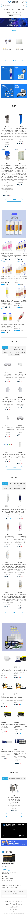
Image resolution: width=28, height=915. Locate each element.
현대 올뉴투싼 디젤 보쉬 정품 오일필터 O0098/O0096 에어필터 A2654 (7, 697)
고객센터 (10, 891)
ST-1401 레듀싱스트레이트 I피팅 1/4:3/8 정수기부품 (20, 455)
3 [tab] (10, 25)
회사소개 (5, 891)
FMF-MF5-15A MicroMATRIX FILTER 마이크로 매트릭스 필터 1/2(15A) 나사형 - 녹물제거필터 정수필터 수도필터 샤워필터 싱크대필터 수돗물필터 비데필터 (20, 598)
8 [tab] (18, 25)
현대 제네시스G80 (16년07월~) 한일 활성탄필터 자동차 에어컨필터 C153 (20, 726)
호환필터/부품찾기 (11, 12)
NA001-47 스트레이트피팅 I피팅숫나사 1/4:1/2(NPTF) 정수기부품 (20, 401)
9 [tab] (20, 25)
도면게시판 (18, 12)
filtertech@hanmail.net (14, 910)
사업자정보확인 (14, 893)
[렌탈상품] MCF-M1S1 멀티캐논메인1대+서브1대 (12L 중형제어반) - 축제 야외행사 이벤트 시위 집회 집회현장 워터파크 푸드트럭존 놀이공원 (14, 801)
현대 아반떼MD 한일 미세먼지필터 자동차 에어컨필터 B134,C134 (20, 670)
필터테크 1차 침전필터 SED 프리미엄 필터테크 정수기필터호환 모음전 (20, 255)
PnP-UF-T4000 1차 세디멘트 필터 (20, 325)
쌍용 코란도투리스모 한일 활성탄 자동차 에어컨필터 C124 (7, 725)
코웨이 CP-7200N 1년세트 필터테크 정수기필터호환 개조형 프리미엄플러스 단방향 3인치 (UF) (7, 326)
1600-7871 (6, 870)
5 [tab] (14, 25)
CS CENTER (4, 866)
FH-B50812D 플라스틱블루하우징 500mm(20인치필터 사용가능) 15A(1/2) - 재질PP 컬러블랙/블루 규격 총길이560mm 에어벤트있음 (20, 132)
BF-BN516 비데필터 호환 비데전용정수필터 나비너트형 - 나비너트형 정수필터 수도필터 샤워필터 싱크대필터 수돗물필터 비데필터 (8, 568)
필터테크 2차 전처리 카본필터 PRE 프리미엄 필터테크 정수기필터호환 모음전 (7, 278)
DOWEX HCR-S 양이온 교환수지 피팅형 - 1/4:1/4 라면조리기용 (8, 538)
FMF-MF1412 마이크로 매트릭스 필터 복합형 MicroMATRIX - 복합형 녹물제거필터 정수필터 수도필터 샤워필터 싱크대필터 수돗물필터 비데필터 (20, 568)
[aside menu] (1, 2)
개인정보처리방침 (21, 891)
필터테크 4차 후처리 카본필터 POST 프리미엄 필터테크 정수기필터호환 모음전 (20, 302)
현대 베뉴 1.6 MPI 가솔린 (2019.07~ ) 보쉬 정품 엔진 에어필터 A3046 (20, 753)
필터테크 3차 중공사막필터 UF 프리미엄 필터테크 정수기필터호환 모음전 (20, 278)
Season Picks (13, 9)
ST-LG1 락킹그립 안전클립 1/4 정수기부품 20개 (8, 455)
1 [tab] (7, 25)
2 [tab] (9, 25)
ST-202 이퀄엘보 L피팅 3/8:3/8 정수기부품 (20, 428)
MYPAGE (23, 2)
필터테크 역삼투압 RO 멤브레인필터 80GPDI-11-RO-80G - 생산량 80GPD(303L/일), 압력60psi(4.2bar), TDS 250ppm (7, 302)
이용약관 (14, 891)
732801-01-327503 (9, 878)
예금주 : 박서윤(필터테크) (7, 880)
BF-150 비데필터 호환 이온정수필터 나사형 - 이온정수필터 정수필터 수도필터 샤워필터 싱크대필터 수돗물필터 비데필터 (20, 539)
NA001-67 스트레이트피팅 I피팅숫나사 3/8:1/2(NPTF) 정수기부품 (7, 401)
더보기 (14, 60)
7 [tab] (17, 25)
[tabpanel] (14, 22)
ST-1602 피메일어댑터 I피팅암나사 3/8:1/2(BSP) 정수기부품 (8, 428)
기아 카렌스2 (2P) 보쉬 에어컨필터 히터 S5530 (7, 752)
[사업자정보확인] (20, 901)
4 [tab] (12, 25)
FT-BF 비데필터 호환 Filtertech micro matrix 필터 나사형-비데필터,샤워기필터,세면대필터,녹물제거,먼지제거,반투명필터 (8, 510)
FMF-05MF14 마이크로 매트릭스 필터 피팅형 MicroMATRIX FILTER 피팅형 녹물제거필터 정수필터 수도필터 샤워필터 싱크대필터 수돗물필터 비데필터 (8, 597)
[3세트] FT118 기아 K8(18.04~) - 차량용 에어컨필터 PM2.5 (7, 670)
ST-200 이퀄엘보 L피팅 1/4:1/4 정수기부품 (8, 375)
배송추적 (16, 887)
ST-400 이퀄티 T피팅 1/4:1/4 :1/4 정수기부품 (20, 375)
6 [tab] (16, 25)
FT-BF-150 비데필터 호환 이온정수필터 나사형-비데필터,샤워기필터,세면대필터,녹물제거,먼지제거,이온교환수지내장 (20, 510)
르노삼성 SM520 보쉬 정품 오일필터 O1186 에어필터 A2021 (20, 696)
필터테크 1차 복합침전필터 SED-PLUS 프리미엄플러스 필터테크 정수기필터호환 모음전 (7, 255)
